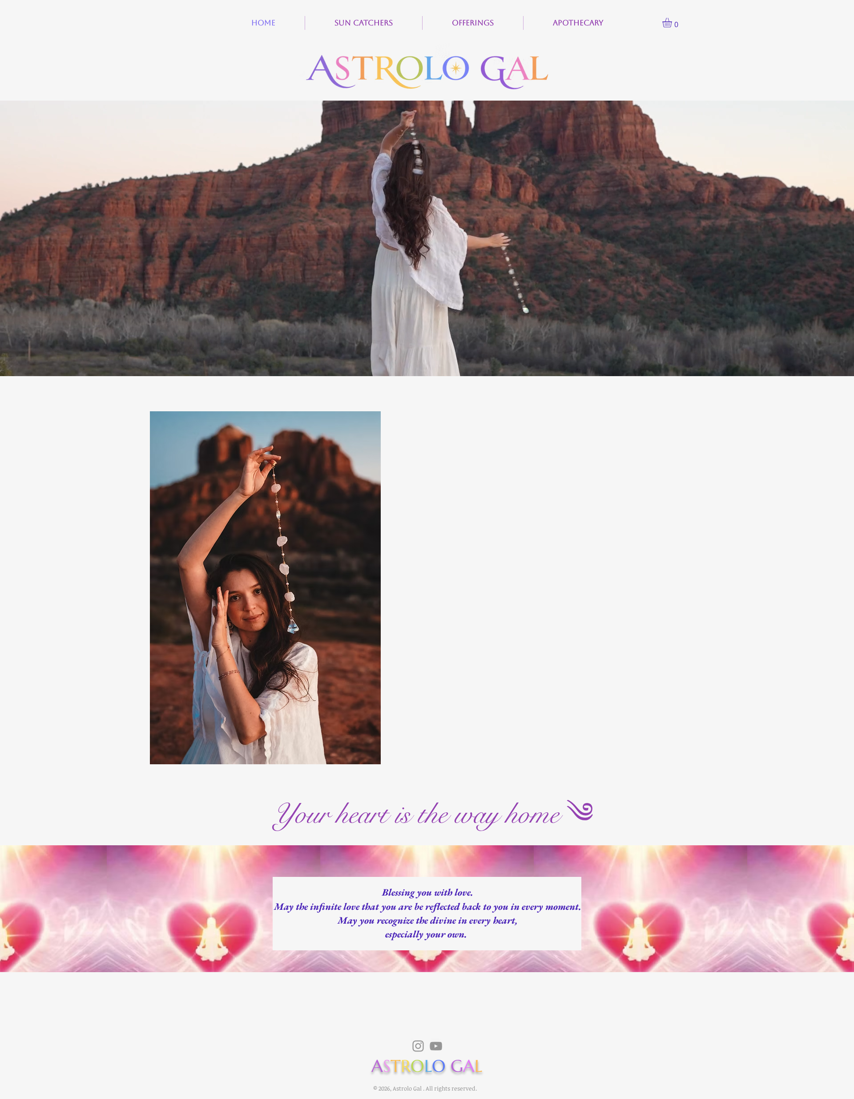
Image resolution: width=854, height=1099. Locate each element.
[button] (672, 23)
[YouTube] (435, 1046)
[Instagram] (418, 1046)
